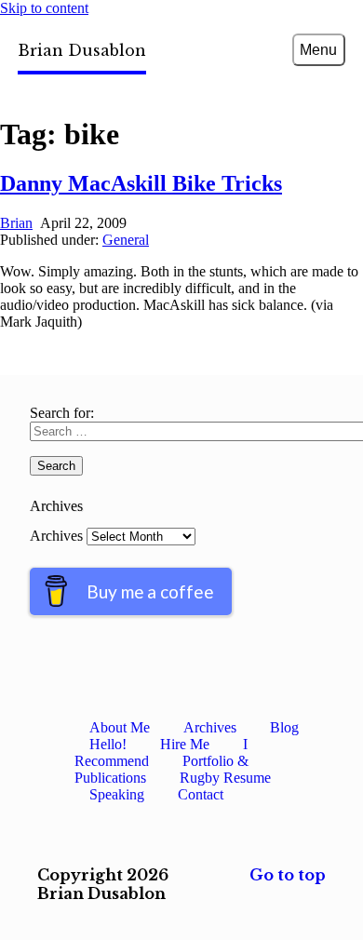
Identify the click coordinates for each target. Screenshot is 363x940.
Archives (56, 536)
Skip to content (44, 8)
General (125, 240)
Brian (16, 223)
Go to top (287, 875)
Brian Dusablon (82, 50)
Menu (318, 50)
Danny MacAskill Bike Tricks (141, 183)
